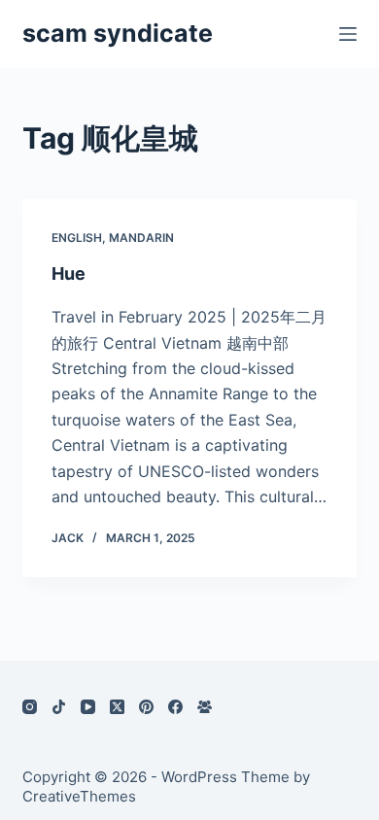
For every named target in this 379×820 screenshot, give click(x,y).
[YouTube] (88, 707)
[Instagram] (29, 707)
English (77, 237)
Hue (69, 273)
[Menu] (348, 34)
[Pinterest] (146, 707)
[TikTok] (59, 707)
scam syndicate (117, 33)
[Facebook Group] (204, 707)
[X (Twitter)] (117, 707)
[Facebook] (175, 707)
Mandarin (141, 237)
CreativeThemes (79, 796)
